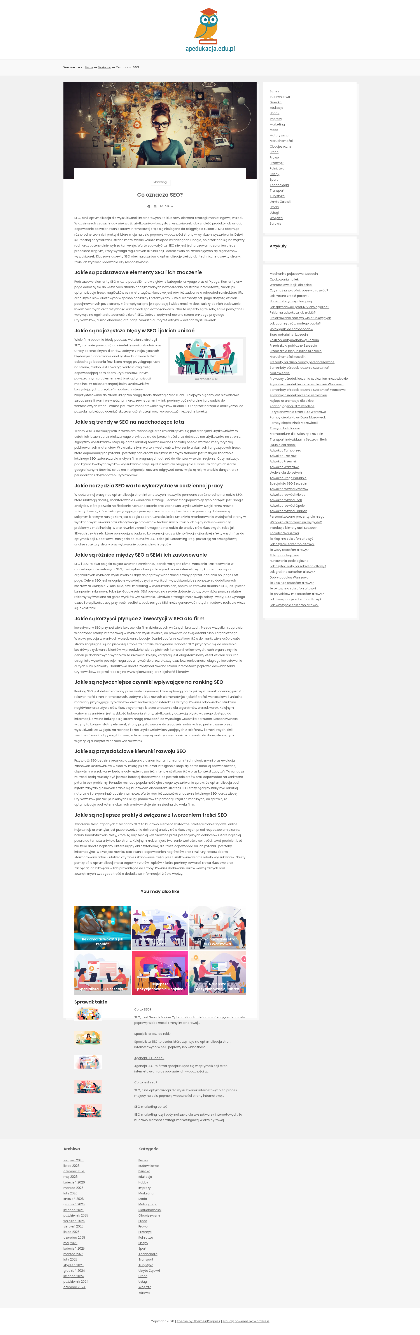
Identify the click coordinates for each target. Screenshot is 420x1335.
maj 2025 (70, 1243)
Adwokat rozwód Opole (287, 505)
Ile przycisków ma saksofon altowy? (297, 594)
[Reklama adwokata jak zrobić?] (102, 928)
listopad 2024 (73, 1276)
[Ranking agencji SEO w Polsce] (160, 928)
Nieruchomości (281, 141)
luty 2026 (70, 1193)
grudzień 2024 (74, 1270)
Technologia (279, 185)
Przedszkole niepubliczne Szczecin (296, 351)
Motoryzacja (279, 135)
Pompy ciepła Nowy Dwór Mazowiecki (298, 417)
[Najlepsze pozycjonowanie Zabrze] (217, 973)
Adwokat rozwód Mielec (287, 494)
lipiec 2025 (71, 1232)
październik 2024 (76, 1281)
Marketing (104, 67)
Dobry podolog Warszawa (289, 577)
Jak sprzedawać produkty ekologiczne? (299, 307)
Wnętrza (276, 218)
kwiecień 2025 (74, 1248)
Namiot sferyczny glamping (291, 301)
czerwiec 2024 (74, 1287)
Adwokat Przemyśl (283, 461)
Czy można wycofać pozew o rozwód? (299, 290)
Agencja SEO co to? (149, 1058)
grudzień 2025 (74, 1204)
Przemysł (277, 163)
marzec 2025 (73, 1254)
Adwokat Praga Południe (288, 478)
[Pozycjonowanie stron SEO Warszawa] (217, 928)
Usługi (274, 212)
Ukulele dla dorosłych (286, 472)
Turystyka (277, 196)
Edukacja (276, 108)
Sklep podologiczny (284, 555)
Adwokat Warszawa (284, 467)
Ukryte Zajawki (280, 201)
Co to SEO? (142, 1009)
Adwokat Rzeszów (283, 456)
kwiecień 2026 (74, 1182)
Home (89, 67)
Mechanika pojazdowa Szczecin (294, 274)
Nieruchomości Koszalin (288, 356)
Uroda (274, 207)
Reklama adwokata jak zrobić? (293, 312)
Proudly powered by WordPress (246, 1321)
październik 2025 (75, 1215)
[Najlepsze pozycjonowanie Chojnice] (160, 973)
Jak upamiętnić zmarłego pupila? (295, 323)
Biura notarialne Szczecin (289, 334)
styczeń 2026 (73, 1199)
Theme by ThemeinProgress (198, 1321)
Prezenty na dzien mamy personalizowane (302, 362)
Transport (277, 190)
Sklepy (274, 174)
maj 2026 (70, 1177)
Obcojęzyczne (281, 146)
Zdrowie (276, 223)
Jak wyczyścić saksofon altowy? (294, 605)
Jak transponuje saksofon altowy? (295, 599)
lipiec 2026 (71, 1166)
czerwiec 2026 (74, 1171)
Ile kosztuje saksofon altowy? (292, 583)
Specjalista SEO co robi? (152, 1034)
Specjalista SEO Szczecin (288, 483)
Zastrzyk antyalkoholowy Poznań (294, 340)
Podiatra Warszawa (284, 533)
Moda (274, 130)
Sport (274, 179)
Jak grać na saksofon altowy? (292, 572)
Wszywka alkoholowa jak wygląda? (296, 522)
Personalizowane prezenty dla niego (297, 516)
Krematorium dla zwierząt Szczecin (296, 434)
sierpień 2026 (73, 1160)
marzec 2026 (73, 1188)
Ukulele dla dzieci (283, 445)
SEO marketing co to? (151, 1106)
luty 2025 (70, 1259)
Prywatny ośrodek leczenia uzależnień (298, 395)
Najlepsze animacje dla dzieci (292, 401)
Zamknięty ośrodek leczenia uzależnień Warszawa (308, 390)
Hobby (274, 113)
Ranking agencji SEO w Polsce (292, 406)
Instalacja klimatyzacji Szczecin (293, 528)
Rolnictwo (277, 168)
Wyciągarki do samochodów (291, 329)
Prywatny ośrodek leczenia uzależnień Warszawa (306, 384)
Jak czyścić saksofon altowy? (292, 544)
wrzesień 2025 (74, 1221)
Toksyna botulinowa (285, 428)
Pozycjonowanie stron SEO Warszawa (298, 412)
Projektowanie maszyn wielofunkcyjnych (300, 318)
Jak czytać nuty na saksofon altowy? (298, 566)
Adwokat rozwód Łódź (286, 500)
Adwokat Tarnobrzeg (285, 450)
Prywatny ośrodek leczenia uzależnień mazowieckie (309, 378)
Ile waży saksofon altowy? (289, 550)
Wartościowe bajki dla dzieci (291, 285)
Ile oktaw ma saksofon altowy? (293, 588)
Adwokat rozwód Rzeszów (289, 489)
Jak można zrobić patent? (289, 296)
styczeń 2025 (73, 1265)
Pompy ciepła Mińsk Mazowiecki (294, 423)
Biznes (274, 91)
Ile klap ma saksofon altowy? (291, 538)
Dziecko (276, 102)
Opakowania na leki (284, 279)
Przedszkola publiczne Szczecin (293, 345)
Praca (274, 152)
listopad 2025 (73, 1210)
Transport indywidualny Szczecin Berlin (299, 439)
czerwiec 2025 (74, 1237)
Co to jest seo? (145, 1082)
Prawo (274, 157)
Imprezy (276, 119)
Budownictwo (280, 97)
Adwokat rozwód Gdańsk (288, 511)
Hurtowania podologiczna (289, 561)
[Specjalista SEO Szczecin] (102, 973)
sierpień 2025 (73, 1226)
